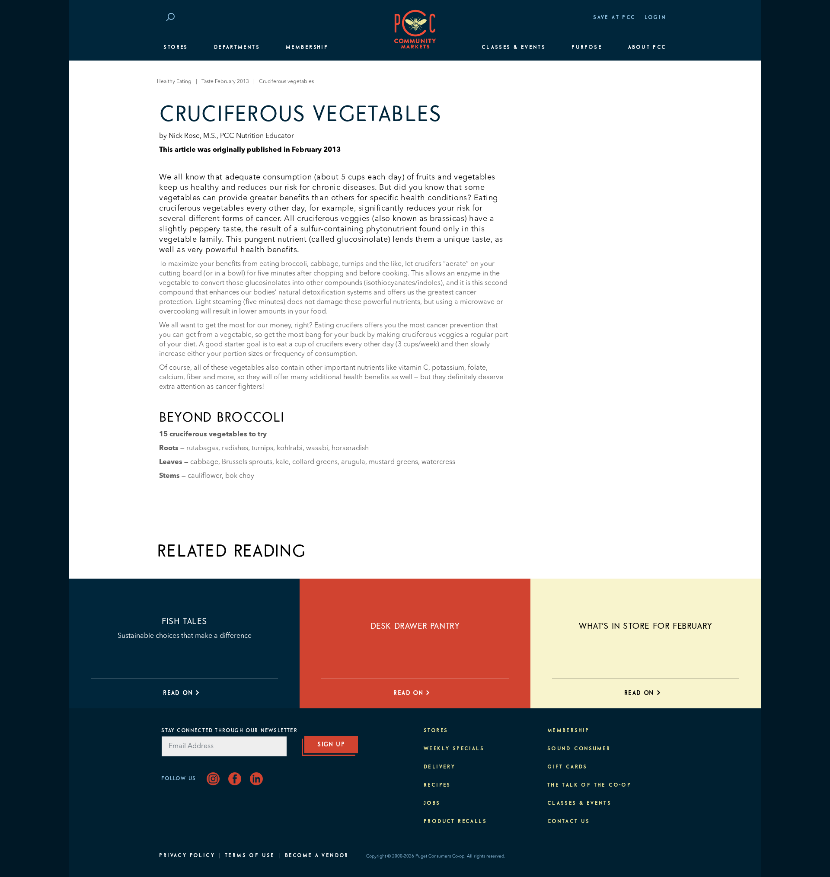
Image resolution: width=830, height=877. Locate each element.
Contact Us (568, 821)
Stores (175, 47)
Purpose (586, 47)
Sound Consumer (579, 749)
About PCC (647, 47)
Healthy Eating (174, 81)
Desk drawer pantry (415, 626)
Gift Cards (567, 767)
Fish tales (184, 621)
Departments (237, 47)
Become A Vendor (317, 855)
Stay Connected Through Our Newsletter (229, 730)
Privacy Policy (187, 855)
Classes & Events (514, 47)
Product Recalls (455, 821)
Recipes (437, 785)
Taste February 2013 (225, 81)
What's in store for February (645, 626)
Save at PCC (614, 17)
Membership (307, 47)
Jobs (432, 803)
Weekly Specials (454, 749)
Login (656, 17)
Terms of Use (250, 855)
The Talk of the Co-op (589, 785)
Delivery (439, 767)
